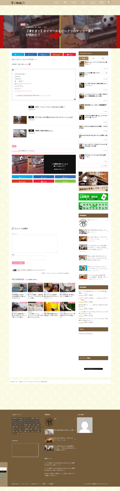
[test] (85, 425)
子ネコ (21, 427)
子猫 (25, 427)
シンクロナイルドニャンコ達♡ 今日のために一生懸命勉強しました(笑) (96, 95)
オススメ (83, 2)
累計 (103, 58)
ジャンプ (29, 422)
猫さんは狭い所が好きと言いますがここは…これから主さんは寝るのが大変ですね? (92, 259)
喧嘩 (13, 427)
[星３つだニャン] (15, 151)
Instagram (14, 418)
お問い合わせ (15, 484)
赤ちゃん (34, 431)
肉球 (13, 431)
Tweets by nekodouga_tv (86, 333)
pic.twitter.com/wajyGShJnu (23, 91)
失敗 (17, 427)
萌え (17, 431)
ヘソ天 (14, 424)
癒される (102, 2)
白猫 (35, 429)
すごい (25, 420)
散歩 (36, 427)
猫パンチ (21, 429)
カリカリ (20, 422)
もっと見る (104, 166)
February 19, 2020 (45, 95)
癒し (32, 429)
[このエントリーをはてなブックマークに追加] (3, 476)
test (92, 220)
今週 (83, 58)
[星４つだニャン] (16, 151)
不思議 (25, 424)
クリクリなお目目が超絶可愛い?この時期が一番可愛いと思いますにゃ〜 (97, 277)
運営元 (44, 484)
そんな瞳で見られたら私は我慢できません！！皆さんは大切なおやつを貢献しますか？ (92, 248)
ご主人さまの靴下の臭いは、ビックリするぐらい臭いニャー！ (96, 116)
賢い (29, 431)
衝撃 (25, 431)
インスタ (14, 422)
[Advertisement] (60, 11)
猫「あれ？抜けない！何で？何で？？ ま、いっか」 (97, 239)
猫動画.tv (95, 484)
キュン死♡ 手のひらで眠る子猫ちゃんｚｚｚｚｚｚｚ (96, 84)
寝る (29, 427)
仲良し (30, 424)
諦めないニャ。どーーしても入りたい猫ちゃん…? (96, 63)
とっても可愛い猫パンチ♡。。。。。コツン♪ (96, 73)
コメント (14, 233)
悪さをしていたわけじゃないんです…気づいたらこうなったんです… (97, 268)
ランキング (57, 2)
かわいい (14, 420)
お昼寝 (32, 418)
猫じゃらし (15, 429)
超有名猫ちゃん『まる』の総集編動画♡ (96, 105)
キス (25, 422)
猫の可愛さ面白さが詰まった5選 (97, 231)
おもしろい (74, 2)
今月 (93, 58)
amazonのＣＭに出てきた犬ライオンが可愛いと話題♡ (93, 136)
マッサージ (19, 424)
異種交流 (27, 429)
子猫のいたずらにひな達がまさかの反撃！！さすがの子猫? (93, 127)
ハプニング (92, 2)
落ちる (21, 431)
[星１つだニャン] (13, 151)
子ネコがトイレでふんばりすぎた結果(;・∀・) (95, 155)
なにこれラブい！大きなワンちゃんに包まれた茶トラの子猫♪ (96, 145)
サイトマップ (25, 484)
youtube (20, 418)
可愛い (65, 2)
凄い (15, 146)
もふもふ (36, 420)
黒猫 (18, 433)
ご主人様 (20, 420)
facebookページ (35, 484)
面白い (38, 431)
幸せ (33, 427)
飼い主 (14, 433)
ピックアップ (36, 422)
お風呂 (37, 418)
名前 (13, 254)
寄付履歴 (51, 484)
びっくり (31, 420)
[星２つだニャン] (14, 151)
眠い (39, 429)
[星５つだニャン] (17, 151)
